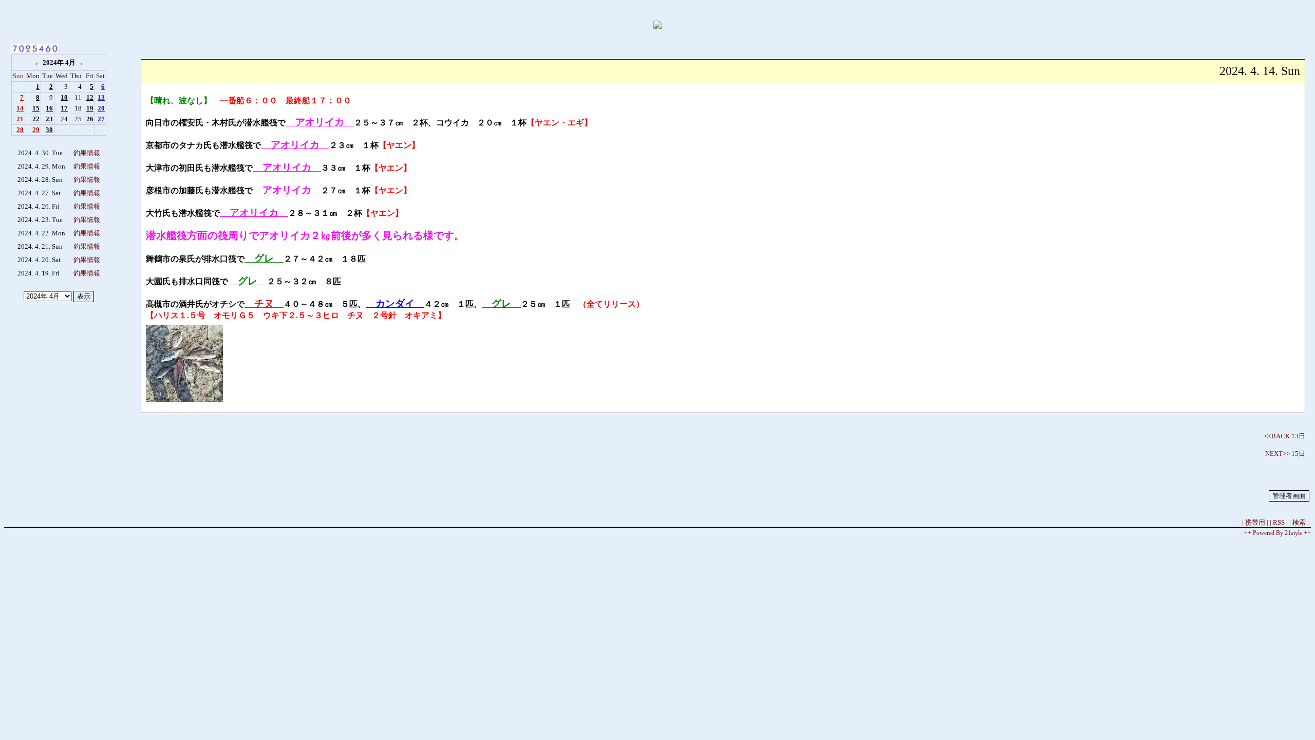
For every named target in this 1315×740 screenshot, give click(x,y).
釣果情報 (86, 153)
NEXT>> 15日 (1285, 453)
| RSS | (1279, 522)
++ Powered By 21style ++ (1277, 532)
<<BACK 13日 (1284, 436)
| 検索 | (1299, 522)
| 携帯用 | (1255, 522)
